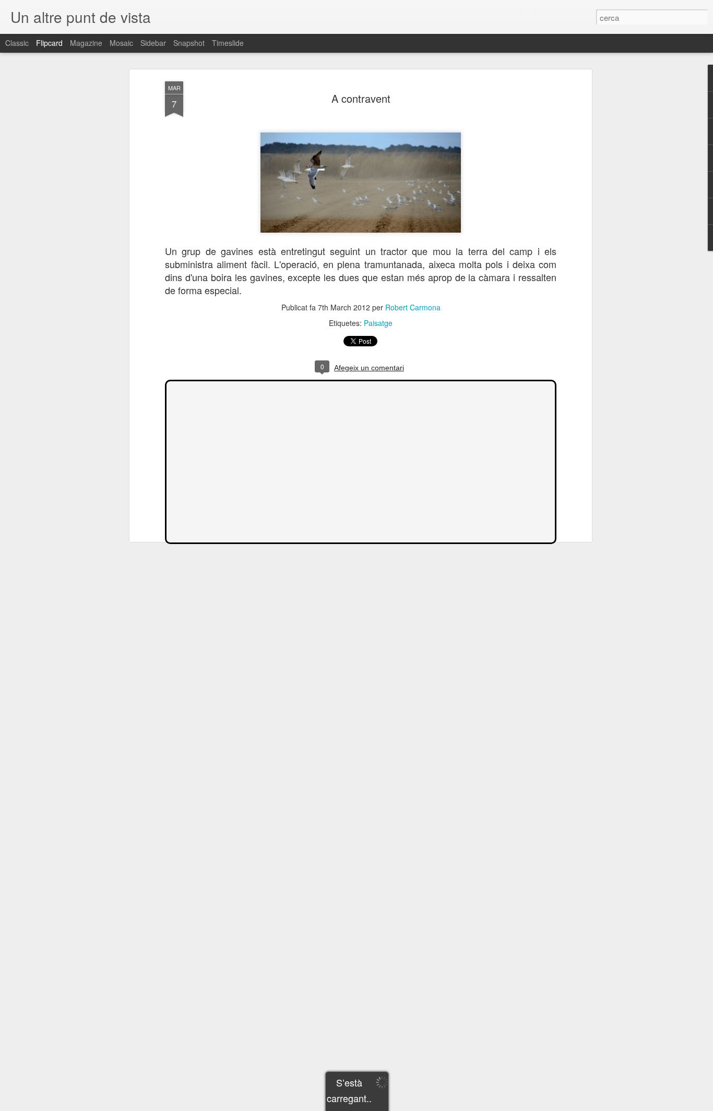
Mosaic (121, 43)
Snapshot (189, 43)
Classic (17, 43)
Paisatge (378, 323)
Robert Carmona (413, 307)
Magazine (86, 43)
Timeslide (228, 43)
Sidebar (153, 43)
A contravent (360, 98)
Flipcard (49, 43)
